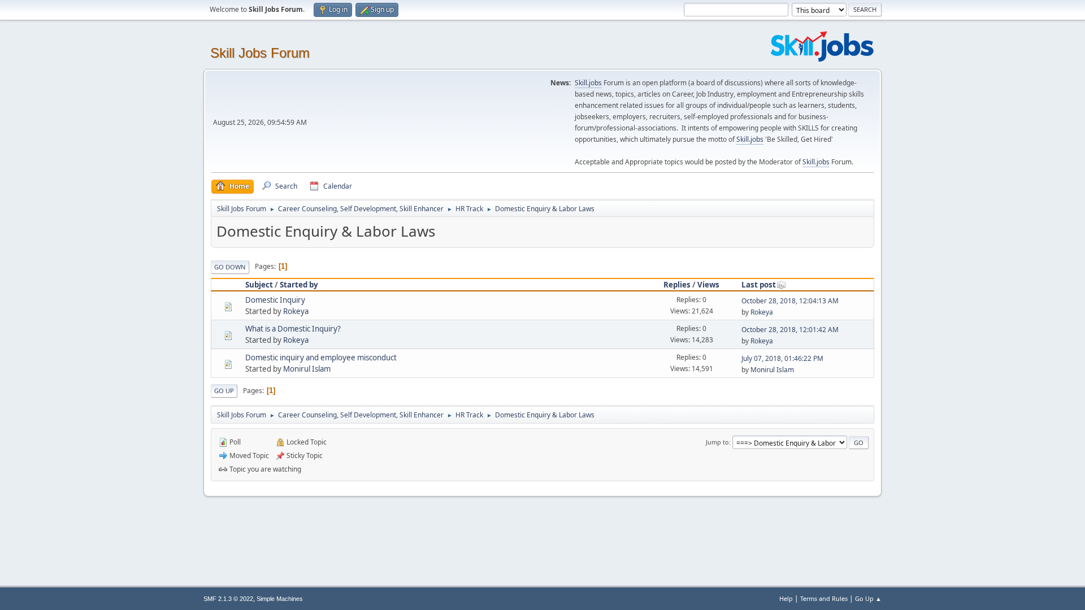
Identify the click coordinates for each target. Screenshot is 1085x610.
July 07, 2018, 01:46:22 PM (782, 358)
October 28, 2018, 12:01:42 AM (790, 329)
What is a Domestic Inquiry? (293, 329)
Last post (758, 285)
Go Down (230, 267)
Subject (259, 285)
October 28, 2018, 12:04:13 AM (790, 301)
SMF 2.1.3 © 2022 (228, 598)
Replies (677, 285)
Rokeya (296, 311)
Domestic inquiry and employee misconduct (321, 357)
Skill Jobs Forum (260, 52)
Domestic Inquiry (275, 300)
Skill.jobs (588, 83)
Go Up (224, 390)
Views (708, 285)
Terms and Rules (824, 598)
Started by (299, 285)
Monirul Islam (307, 369)
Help (786, 598)
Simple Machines (280, 598)
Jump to (717, 442)
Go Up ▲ (868, 598)
